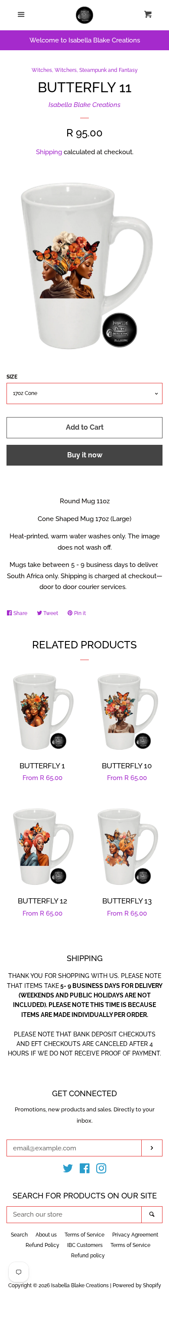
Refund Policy (42, 1245)
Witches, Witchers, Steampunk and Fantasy (85, 70)
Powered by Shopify (137, 1285)
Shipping (49, 152)
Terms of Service (84, 1235)
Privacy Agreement (135, 1235)
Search (19, 1235)
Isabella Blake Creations (84, 105)
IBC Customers (85, 1245)
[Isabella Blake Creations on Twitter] (68, 1170)
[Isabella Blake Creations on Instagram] (101, 1170)
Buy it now (84, 455)
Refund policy (88, 1256)
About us (46, 1235)
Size (11, 377)
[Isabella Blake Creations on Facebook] (84, 1170)
